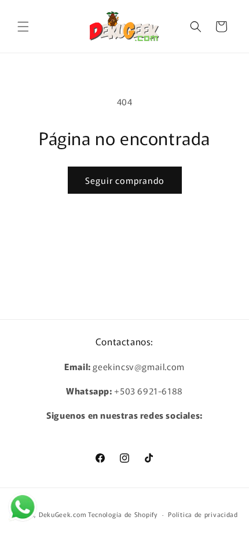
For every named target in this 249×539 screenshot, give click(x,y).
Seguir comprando (124, 180)
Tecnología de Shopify (123, 514)
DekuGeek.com (62, 514)
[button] (23, 26)
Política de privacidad (202, 514)
